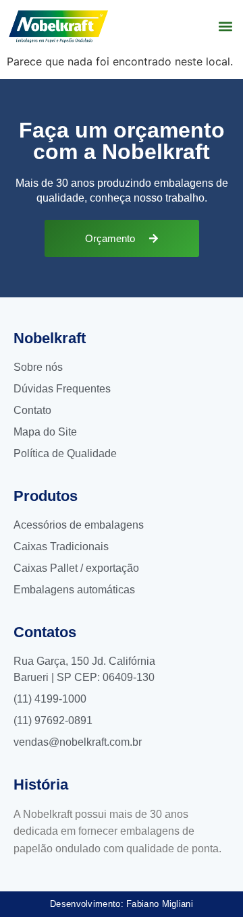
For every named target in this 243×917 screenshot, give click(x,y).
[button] (225, 27)
